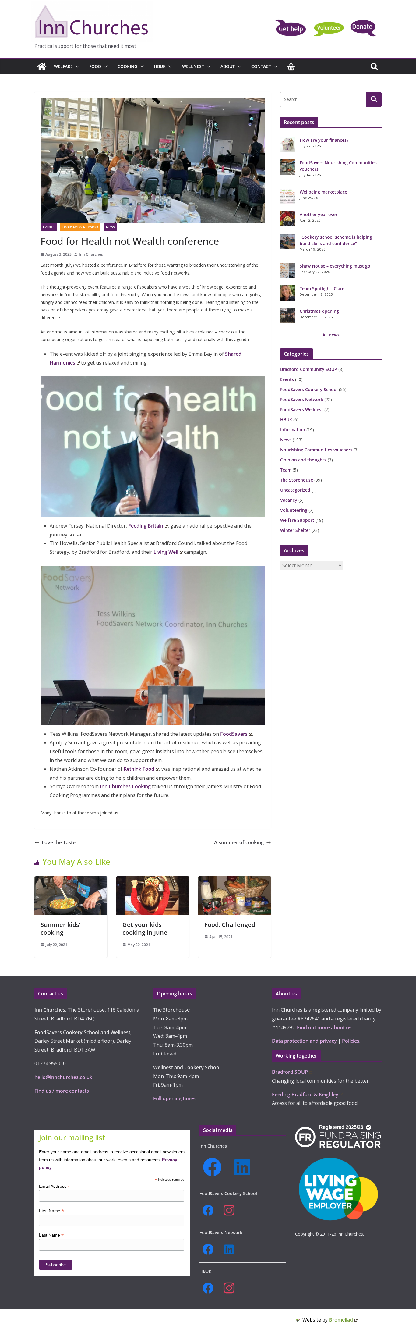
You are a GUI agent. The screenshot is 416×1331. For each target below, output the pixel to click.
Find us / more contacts (61, 1090)
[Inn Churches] (41, 66)
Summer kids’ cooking (60, 928)
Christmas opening (319, 311)
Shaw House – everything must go (335, 266)
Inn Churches (91, 254)
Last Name (51, 1235)
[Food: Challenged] (234, 880)
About (227, 66)
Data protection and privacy (304, 1040)
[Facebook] (214, 1167)
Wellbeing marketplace (323, 192)
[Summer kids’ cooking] (70, 880)
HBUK (160, 66)
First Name (51, 1211)
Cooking (127, 66)
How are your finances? (324, 140)
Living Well (165, 552)
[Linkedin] (244, 1167)
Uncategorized (295, 490)
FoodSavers (234, 734)
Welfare (63, 66)
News (110, 227)
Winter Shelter (295, 530)
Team (285, 470)
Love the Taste (59, 842)
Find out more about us (324, 1027)
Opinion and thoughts (303, 460)
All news (331, 335)
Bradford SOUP (290, 1072)
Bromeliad (341, 1319)
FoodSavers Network (80, 227)
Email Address (54, 1186)
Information (292, 429)
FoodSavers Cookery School (309, 389)
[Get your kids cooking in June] (152, 880)
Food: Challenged (229, 924)
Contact (261, 66)
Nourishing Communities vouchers (316, 450)
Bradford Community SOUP (308, 369)
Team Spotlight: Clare (322, 288)
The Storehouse (296, 480)
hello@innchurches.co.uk (63, 1077)
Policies (350, 1040)
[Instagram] (230, 1210)
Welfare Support (297, 520)
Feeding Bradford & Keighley (305, 1094)
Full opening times (174, 1098)
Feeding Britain (145, 525)
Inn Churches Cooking (125, 786)
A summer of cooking (239, 842)
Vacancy (288, 500)
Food (95, 66)
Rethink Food (139, 769)
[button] (76, 66)
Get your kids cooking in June (144, 928)
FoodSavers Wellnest (301, 409)
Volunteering (293, 510)
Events (49, 227)
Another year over (318, 214)
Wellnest (193, 66)
